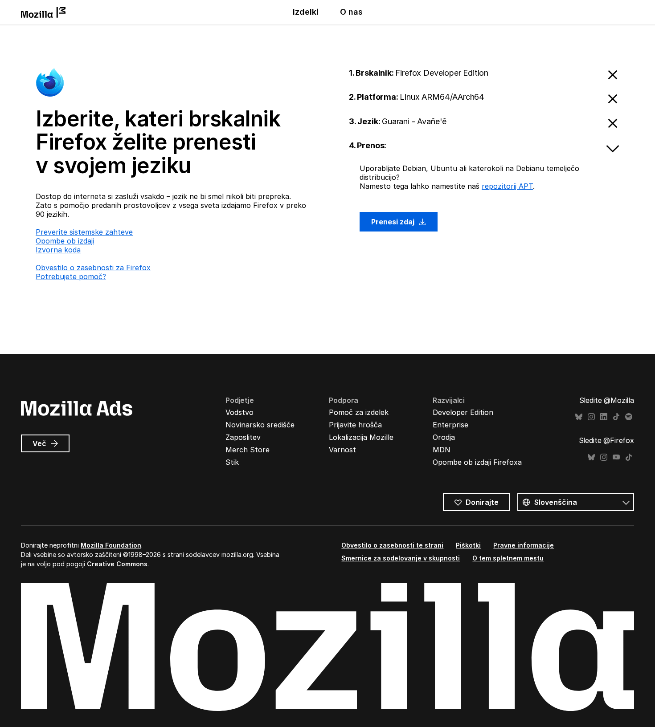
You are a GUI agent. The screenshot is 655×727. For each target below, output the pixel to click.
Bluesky (578, 416)
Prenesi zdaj (393, 221)
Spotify (628, 416)
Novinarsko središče (260, 424)
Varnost (342, 449)
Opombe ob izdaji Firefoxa (477, 462)
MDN (441, 449)
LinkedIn (603, 416)
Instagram (591, 416)
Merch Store (247, 449)
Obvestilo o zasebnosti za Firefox (93, 267)
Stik (232, 462)
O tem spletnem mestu (508, 558)
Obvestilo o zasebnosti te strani (392, 545)
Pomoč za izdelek (359, 412)
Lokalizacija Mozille (361, 437)
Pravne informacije (523, 545)
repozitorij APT (507, 186)
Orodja (444, 437)
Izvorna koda (58, 249)
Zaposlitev (243, 437)
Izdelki (306, 11)
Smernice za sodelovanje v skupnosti (400, 558)
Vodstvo (239, 412)
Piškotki (468, 545)
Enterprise (450, 424)
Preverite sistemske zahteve (84, 231)
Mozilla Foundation (111, 545)
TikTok (616, 416)
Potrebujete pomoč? (71, 276)
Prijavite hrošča (355, 424)
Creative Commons (117, 564)
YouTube (616, 457)
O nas (351, 11)
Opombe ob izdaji (65, 240)
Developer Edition (463, 412)
